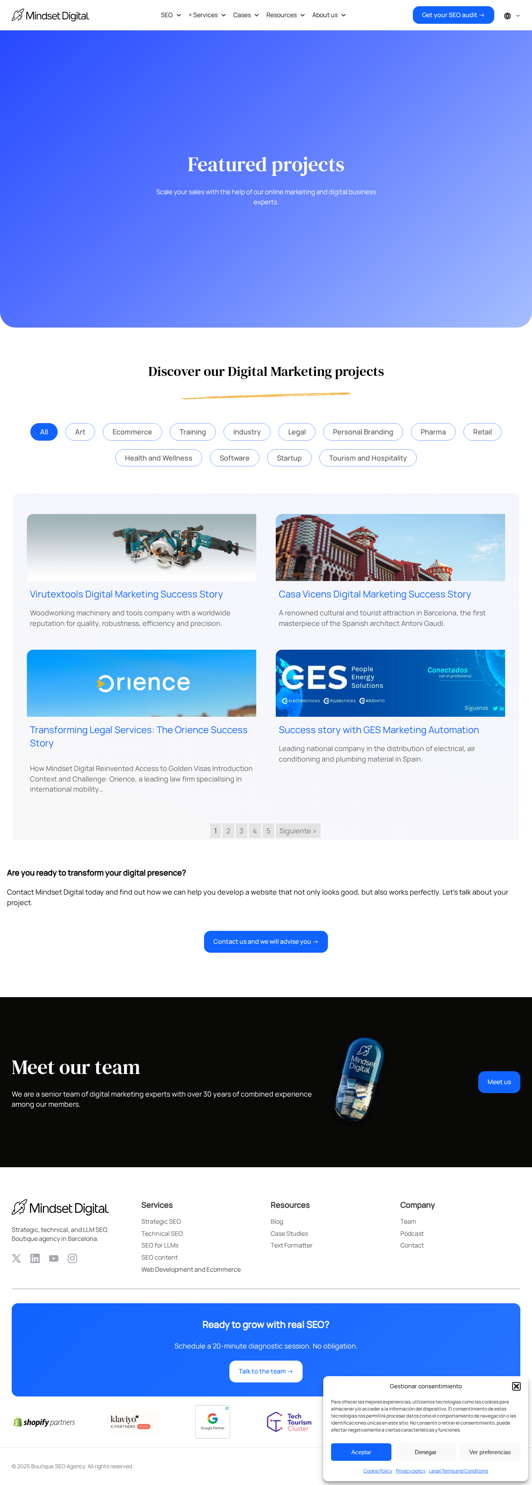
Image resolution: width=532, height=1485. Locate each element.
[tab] (44, 432)
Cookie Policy (377, 1470)
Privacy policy (410, 1470)
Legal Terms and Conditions (458, 1470)
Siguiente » (298, 830)
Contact (412, 1245)
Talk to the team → (266, 1371)
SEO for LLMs (159, 1245)
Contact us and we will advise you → (266, 941)
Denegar (426, 1452)
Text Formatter (292, 1245)
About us (325, 15)
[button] (516, 1386)
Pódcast (412, 1233)
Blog (277, 1221)
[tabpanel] (266, 666)
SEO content (159, 1257)
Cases (242, 15)
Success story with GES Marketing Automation (379, 729)
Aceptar (361, 1452)
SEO (167, 15)
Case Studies (289, 1233)
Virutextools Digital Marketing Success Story (126, 593)
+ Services (203, 15)
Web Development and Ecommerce (191, 1269)
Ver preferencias (490, 1452)
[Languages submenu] (518, 15)
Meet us (499, 1081)
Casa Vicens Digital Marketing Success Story (375, 593)
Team (408, 1221)
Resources (281, 15)
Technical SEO (162, 1233)
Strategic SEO (161, 1221)
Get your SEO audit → (453, 15)
